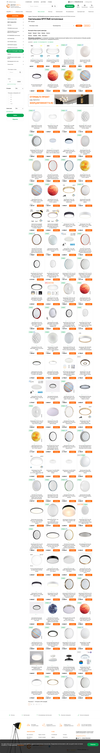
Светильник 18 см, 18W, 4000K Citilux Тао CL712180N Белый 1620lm (85, 225)
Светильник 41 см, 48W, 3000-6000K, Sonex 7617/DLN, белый (85, 644)
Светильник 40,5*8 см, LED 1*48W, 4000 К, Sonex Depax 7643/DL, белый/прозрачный (68, 348)
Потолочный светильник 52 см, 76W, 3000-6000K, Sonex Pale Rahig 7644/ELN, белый (85, 447)
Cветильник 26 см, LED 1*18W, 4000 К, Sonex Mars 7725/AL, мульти (53, 86)
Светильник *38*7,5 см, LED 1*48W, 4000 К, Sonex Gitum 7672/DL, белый (85, 127)
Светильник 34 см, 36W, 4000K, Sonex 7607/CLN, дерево (85, 201)
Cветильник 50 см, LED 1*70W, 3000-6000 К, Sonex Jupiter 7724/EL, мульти (37, 644)
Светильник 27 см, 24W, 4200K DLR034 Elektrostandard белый (36, 668)
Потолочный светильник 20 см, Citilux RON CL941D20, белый (36, 570)
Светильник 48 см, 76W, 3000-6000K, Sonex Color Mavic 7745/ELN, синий (52, 496)
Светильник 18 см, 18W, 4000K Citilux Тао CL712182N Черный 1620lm (69, 225)
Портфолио (69, 6)
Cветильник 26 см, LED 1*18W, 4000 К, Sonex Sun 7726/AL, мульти (68, 86)
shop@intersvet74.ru (81, 736)
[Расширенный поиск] (52, 6)
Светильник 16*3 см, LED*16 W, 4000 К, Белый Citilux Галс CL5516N (36, 61)
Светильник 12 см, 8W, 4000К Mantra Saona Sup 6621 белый (52, 471)
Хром (39, 33)
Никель (43, 33)
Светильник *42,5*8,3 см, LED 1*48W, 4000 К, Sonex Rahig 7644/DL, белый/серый (36, 151)
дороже (35, 42)
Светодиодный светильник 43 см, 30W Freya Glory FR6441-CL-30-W (85, 397)
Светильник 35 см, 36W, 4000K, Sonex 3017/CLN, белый (85, 61)
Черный (35, 33)
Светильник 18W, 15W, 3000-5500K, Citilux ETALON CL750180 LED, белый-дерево (85, 348)
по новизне (50, 42)
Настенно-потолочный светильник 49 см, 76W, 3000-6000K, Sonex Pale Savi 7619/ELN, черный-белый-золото (68, 547)
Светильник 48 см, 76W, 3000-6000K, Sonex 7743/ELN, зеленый (68, 496)
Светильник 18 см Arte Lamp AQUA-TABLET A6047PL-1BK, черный (69, 521)
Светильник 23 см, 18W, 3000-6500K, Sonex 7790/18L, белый (36, 397)
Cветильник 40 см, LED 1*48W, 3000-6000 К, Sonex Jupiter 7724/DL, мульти (69, 397)
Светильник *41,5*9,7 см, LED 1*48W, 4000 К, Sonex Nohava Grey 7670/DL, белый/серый (68, 644)
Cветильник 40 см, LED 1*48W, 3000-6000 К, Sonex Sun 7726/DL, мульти (37, 447)
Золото (48, 33)
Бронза (30, 35)
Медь (39, 35)
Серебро (35, 35)
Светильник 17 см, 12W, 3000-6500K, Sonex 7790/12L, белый (69, 250)
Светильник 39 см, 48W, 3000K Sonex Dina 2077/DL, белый (53, 250)
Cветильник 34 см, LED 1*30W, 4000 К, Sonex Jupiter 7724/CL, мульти (36, 201)
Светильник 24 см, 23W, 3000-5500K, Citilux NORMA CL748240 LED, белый (53, 373)
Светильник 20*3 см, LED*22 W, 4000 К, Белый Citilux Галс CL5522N (53, 61)
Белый (29, 33)
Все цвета (44, 35)
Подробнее (21, 745)
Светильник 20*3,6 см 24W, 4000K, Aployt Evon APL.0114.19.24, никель (69, 619)
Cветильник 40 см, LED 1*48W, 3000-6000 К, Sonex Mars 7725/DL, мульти (85, 299)
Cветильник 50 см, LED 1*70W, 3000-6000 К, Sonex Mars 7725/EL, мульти (85, 619)
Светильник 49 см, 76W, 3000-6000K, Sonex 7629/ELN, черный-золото (68, 447)
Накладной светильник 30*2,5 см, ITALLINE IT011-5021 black (36, 619)
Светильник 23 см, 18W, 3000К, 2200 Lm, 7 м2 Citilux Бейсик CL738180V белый (53, 299)
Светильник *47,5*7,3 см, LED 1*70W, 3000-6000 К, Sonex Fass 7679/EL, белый (36, 422)
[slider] (7, 84)
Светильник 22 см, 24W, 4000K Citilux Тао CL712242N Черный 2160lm (36, 594)
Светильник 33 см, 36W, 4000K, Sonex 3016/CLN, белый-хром (36, 127)
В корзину (40, 66)
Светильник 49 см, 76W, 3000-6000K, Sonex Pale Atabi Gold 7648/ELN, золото (52, 693)
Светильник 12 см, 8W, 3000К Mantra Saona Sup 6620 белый (69, 471)
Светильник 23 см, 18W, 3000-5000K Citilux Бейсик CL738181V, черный (36, 299)
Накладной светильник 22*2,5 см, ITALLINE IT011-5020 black (53, 397)
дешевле (30, 42)
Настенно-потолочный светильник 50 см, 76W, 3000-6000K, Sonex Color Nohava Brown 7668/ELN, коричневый (85, 694)
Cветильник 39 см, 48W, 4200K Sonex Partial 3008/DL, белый (85, 496)
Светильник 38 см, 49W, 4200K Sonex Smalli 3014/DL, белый (85, 471)
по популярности (42, 42)
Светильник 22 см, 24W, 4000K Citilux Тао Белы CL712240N (53, 594)
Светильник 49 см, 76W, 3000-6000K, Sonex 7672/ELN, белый (36, 348)
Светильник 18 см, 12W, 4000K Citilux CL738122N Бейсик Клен (69, 201)
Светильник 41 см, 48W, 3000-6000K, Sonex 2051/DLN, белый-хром (69, 127)
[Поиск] (55, 6)
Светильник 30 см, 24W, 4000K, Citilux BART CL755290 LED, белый (69, 570)
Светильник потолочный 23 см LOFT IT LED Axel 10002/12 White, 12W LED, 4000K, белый (52, 151)
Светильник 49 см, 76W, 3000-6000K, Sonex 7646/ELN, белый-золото (68, 422)
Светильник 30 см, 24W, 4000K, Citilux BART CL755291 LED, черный (52, 570)
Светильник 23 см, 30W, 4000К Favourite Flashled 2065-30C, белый (36, 693)
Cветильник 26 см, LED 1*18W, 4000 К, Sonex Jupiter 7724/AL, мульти (85, 86)
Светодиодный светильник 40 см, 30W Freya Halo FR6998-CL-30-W (85, 545)
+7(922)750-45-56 (78, 2)
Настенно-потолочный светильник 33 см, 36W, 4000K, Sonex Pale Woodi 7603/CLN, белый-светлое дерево (36, 251)
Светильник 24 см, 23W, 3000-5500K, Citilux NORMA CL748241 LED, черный (37, 373)
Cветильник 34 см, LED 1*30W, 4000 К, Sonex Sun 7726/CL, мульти (85, 176)
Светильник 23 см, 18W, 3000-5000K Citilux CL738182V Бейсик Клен (85, 422)
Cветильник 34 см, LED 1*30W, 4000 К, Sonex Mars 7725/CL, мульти (53, 201)
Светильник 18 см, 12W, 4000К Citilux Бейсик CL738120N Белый (53, 127)
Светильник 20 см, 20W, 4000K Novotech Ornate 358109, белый (53, 422)
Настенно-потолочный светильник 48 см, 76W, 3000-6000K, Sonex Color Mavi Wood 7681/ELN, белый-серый (36, 497)
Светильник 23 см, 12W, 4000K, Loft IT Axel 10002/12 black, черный (69, 151)
